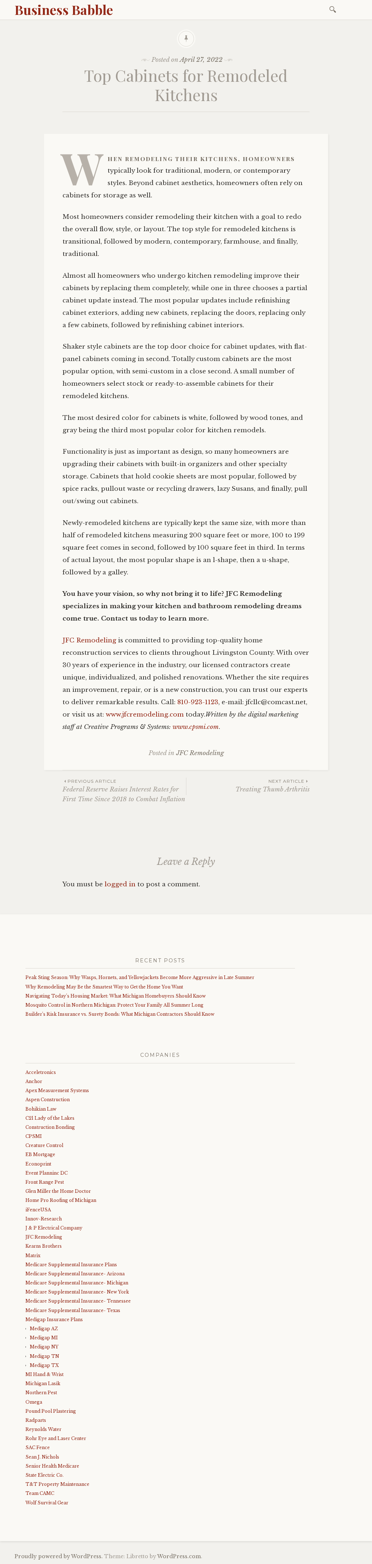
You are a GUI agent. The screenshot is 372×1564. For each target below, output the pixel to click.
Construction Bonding (50, 1127)
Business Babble (64, 9)
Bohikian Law (40, 1109)
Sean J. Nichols (42, 1457)
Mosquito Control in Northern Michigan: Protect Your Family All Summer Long (114, 1005)
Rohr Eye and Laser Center (55, 1438)
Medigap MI (44, 1337)
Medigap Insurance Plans (54, 1319)
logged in (120, 884)
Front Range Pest (44, 1182)
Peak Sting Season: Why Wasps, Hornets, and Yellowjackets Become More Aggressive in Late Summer (139, 977)
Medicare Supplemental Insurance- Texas (72, 1310)
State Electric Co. (44, 1475)
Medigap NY (44, 1347)
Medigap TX (44, 1365)
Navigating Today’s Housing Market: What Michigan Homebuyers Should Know (115, 996)
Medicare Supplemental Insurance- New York (77, 1292)
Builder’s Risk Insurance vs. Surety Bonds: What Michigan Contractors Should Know (119, 1014)
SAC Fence (37, 1447)
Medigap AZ (44, 1328)
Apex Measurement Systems (57, 1090)
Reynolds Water (43, 1429)
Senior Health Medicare (52, 1466)
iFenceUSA (38, 1209)
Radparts (35, 1420)
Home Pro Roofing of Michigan (60, 1200)
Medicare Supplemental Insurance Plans (71, 1264)
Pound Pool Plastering (50, 1411)
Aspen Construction (47, 1099)
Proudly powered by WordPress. (59, 1556)
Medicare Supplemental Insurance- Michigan (76, 1283)
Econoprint (38, 1164)
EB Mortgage (40, 1154)
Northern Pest (41, 1392)
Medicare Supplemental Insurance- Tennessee (78, 1301)
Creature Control (44, 1145)
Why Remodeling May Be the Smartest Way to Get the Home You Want (104, 987)
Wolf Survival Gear (46, 1502)
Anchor (33, 1081)
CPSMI (33, 1136)
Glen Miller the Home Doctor (58, 1191)
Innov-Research (43, 1219)
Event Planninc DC (46, 1173)
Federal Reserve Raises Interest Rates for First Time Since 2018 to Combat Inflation (123, 790)
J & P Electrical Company (53, 1228)
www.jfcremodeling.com (145, 714)
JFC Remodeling (89, 640)
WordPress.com (179, 1556)
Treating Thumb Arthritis (272, 785)
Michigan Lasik (42, 1383)
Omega (33, 1402)
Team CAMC (39, 1493)
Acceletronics (40, 1072)
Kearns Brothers (43, 1246)
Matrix (32, 1255)
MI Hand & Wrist (44, 1374)
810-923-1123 (197, 702)
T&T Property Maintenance (57, 1484)
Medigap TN (44, 1356)
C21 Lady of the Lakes (49, 1118)
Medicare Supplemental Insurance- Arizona (75, 1273)
